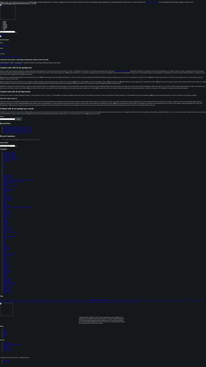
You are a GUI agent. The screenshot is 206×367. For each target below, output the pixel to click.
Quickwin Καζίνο (7, 255)
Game (4, 217)
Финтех (5, 291)
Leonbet (5, 226)
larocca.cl (5, 224)
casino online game (98, 299)
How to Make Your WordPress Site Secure (29, 139)
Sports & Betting (7, 271)
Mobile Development (8, 346)
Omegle (5, 245)
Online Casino (7, 248)
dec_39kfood (6, 195)
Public (4, 252)
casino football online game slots (75, 300)
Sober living (6, 262)
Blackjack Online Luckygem (10, 185)
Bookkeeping (6, 188)
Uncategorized (7, 280)
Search (2, 116)
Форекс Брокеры (7, 293)
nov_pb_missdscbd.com (9, 236)
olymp (79, 302)
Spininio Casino (7, 265)
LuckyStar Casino (7, 229)
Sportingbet (6, 269)
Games (5, 219)
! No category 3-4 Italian (9, 156)
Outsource (5, 347)
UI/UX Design (7, 349)
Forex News (6, 210)
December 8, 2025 (10, 64)
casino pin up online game (175, 300)
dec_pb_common (7, 200)
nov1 (4, 239)
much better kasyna (65, 302)
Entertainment (6, 206)
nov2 (4, 240)
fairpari (198, 300)
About (4, 21)
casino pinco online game (153, 300)
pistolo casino (6, 249)
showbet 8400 (6, 259)
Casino (5, 193)
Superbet (5, 274)
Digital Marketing (7, 343)
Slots (4, 261)
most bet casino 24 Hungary (10, 232)
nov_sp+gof (6, 238)
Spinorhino (6, 268)
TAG (138, 302)
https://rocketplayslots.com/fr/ (122, 71)
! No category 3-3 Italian (9, 155)
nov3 (4, 242)
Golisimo (5, 220)
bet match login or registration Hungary (13, 181)
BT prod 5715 (6, 191)
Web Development (8, 350)
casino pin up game (164, 300)
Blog (4, 29)
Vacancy (5, 27)
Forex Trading (6, 211)
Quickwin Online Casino (9, 253)
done (4, 201)
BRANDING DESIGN (9, 190)
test (4, 277)
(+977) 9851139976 (5, 51)
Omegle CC (6, 246)
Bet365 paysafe (12, 300)
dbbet (187, 300)
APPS (7, 300)
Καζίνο (5, 285)
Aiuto (4, 300)
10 (4, 164)
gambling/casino (7, 216)
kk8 (39, 302)
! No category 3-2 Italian (9, 153)
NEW (4, 233)
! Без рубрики (7, 161)
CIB (4, 194)
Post (4, 251)
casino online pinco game (141, 300)
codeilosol (2, 64)
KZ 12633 (6, 223)
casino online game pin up (127, 300)
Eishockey (6, 203)
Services (5, 26)
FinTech (5, 208)
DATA (184, 300)
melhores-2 (6, 230)
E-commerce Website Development (12, 344)
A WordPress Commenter (9, 139)
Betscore (5, 184)
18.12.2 (5, 166)
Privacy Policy (7, 360)
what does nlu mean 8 (8, 284)
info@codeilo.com (4, 45)
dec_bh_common (7, 197)
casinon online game (85, 300)
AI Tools (5, 178)
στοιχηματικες (6, 288)
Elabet (4, 204)
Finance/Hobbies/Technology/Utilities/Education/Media (17, 207)
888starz (1, 300)
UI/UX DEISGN (7, 278)
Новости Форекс (7, 290)
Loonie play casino (8, 227)
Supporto (5, 275)
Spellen (5, 264)
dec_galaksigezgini (8, 198)
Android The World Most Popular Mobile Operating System (18, 179)
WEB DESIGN (7, 281)
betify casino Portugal (8, 182)
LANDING (43, 302)
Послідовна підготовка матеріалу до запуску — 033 (17, 127)
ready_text (6, 256)
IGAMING (6, 222)
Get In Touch (3, 34)
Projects (5, 24)
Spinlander (6, 267)
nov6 (4, 243)
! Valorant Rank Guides (9, 159)
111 (4, 165)
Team (4, 23)
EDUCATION (191, 300)
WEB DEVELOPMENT (9, 282)
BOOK (67, 300)
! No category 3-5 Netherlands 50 (11, 158)
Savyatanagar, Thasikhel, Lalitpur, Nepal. (10, 56)
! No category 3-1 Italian (9, 152)
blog (4, 187)
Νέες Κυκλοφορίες (8, 287)
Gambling (5, 214)
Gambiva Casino (7, 213)
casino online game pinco (114, 300)
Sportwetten (6, 272)
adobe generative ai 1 (8, 177)
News (4, 235)
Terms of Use (6, 361)
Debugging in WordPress (152, 2)
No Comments (19, 64)
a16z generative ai (7, 175)
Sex (4, 258)
